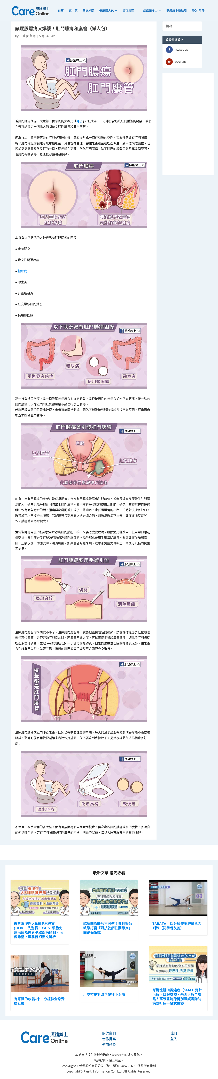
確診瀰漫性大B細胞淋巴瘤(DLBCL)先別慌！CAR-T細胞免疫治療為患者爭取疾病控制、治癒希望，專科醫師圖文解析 (38, 930)
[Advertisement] (188, 124)
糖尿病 (22, 271)
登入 (173, 1039)
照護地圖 (88, 11)
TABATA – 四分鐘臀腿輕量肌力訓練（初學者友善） (176, 925)
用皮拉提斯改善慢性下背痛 (104, 994)
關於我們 (109, 1033)
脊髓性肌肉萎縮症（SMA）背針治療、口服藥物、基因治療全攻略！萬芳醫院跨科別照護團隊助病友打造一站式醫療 (177, 997)
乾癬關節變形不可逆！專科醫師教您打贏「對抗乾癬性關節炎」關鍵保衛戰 (107, 928)
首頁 (61, 11)
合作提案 (109, 1039)
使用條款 (109, 1045)
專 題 (73, 11)
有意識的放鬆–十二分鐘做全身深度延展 (39, 1001)
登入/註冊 (198, 11)
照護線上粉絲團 (176, 11)
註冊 (173, 1033)
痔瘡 (79, 121)
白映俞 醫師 (27, 36)
